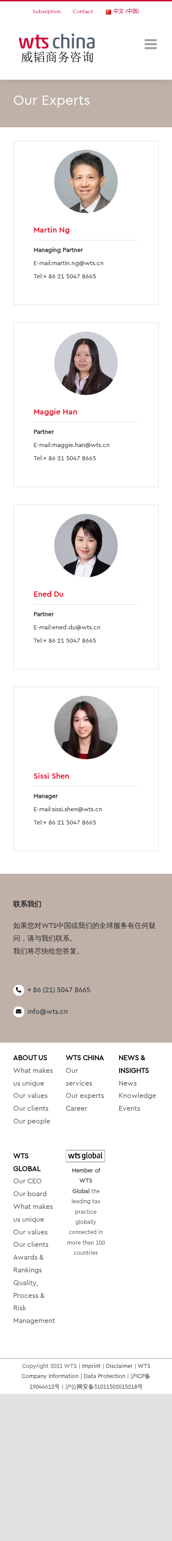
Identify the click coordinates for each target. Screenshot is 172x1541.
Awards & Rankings (28, 1264)
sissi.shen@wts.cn (77, 809)
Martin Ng (52, 230)
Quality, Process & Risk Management (33, 1301)
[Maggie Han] (86, 363)
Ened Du (49, 594)
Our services (79, 1077)
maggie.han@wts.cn (81, 445)
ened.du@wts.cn (76, 628)
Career (76, 1108)
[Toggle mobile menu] (152, 44)
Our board (30, 1193)
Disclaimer (119, 1366)
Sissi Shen (51, 776)
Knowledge (137, 1095)
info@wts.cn (47, 1011)
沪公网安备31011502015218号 (104, 1386)
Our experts (85, 1095)
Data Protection (104, 1376)
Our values (30, 1095)
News (128, 1083)
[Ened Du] (86, 545)
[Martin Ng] (86, 181)
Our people (31, 1121)
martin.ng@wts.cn (78, 263)
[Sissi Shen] (86, 727)
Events (129, 1108)
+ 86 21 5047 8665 (69, 276)
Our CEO (27, 1181)
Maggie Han (55, 412)
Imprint (91, 1366)
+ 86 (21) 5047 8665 (58, 990)
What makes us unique (33, 1077)
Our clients (31, 1108)
